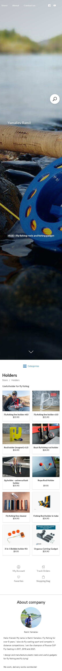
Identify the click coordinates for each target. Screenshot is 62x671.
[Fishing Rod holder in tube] (46, 502)
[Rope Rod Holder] (46, 466)
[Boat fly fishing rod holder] (46, 434)
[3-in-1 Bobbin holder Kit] (16, 535)
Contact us (29, 5)
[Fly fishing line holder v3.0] (46, 401)
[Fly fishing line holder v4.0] (16, 401)
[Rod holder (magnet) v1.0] (16, 434)
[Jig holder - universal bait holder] (16, 466)
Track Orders (43, 570)
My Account (19, 570)
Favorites (18, 581)
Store (5, 380)
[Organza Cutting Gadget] (46, 535)
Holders (15, 380)
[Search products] (54, 99)
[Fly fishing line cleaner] (16, 502)
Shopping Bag (43, 581)
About (15, 5)
